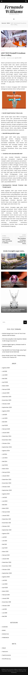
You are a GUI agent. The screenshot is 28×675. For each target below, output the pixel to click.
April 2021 (4, 548)
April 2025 (5, 425)
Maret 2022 (5, 508)
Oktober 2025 (6, 404)
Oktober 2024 (6, 443)
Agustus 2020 (6, 577)
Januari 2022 (5, 515)
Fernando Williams (14, 9)
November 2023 (6, 483)
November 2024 (6, 440)
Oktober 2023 (6, 487)
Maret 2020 (5, 591)
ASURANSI (5, 627)
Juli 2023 (4, 497)
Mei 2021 (4, 544)
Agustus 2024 (6, 450)
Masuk (4, 648)
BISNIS (3, 50)
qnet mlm (12, 82)
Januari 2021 (5, 559)
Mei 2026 (4, 378)
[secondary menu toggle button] (1, 1)
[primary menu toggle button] (14, 19)
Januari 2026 (5, 393)
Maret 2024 (5, 468)
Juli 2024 (4, 454)
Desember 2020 (6, 562)
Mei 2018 (4, 616)
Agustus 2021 (5, 533)
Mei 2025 (4, 422)
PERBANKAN (5, 637)
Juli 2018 (4, 609)
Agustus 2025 (6, 411)
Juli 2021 (4, 537)
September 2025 (7, 407)
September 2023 (7, 490)
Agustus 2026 (6, 368)
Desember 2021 (6, 519)
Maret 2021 (5, 551)
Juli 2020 (4, 580)
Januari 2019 (5, 598)
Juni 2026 (4, 375)
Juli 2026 (4, 371)
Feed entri (5, 651)
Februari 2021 (6, 555)
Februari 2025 (6, 429)
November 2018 (6, 602)
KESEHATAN (5, 634)
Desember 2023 (6, 479)
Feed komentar (6, 655)
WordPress (14, 672)
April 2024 (5, 465)
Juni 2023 (4, 501)
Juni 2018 (4, 613)
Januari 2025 (5, 432)
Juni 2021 (4, 541)
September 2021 (6, 530)
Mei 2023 (4, 505)
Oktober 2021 (6, 526)
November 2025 (6, 400)
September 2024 (7, 447)
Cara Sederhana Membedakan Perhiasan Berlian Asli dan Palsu (12, 285)
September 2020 (7, 573)
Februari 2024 (6, 472)
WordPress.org (6, 659)
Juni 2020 (4, 584)
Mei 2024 (4, 461)
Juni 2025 (4, 418)
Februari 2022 (6, 512)
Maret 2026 (5, 386)
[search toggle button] (25, 1)
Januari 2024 (5, 476)
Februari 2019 (6, 595)
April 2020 (5, 587)
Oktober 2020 (6, 569)
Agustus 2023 (6, 494)
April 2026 (5, 382)
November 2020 (6, 566)
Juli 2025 (4, 414)
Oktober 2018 (6, 605)
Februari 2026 (6, 389)
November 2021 (6, 523)
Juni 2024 (4, 458)
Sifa (4, 58)
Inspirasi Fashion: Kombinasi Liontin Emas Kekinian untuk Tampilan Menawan (13, 310)
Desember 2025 (6, 396)
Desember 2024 (6, 436)
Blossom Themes (14, 671)
